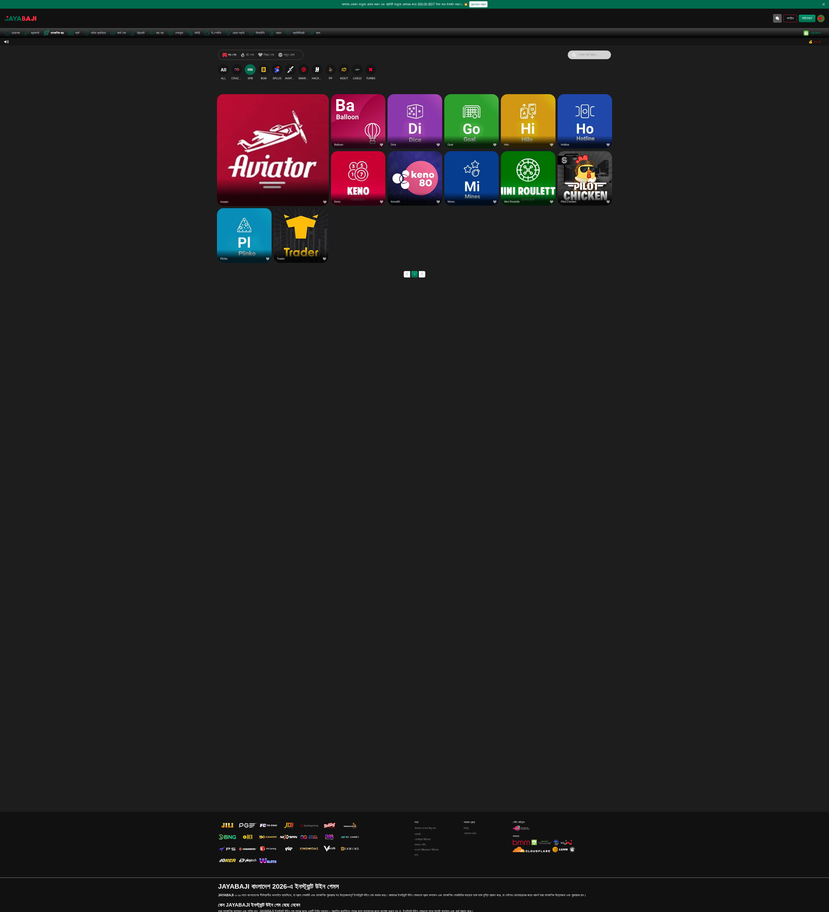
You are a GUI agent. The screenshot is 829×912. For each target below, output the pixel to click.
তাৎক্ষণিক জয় (57, 33)
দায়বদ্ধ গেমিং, (420, 844)
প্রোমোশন (815, 33)
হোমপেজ (15, 33)
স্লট (77, 33)
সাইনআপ (807, 18)
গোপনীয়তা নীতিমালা (422, 839)
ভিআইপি (260, 33)
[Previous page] (407, 274)
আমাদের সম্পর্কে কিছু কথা (425, 828)
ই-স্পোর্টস (216, 33)
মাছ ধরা (160, 33)
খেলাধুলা (179, 33)
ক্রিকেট (141, 33)
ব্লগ (318, 33)
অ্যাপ (278, 33)
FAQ (466, 828)
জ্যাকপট (35, 33)
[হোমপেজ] (20, 18)
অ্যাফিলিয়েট (299, 33)
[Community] (777, 18)
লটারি (197, 33)
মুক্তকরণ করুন (478, 4)
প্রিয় (272, 139)
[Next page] (422, 274)
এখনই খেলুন (273, 149)
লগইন (790, 18)
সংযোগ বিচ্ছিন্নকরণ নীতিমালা (426, 849)
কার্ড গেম (121, 33)
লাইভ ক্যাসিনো (98, 33)
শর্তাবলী (417, 834)
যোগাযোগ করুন (470, 833)
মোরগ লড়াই (238, 33)
